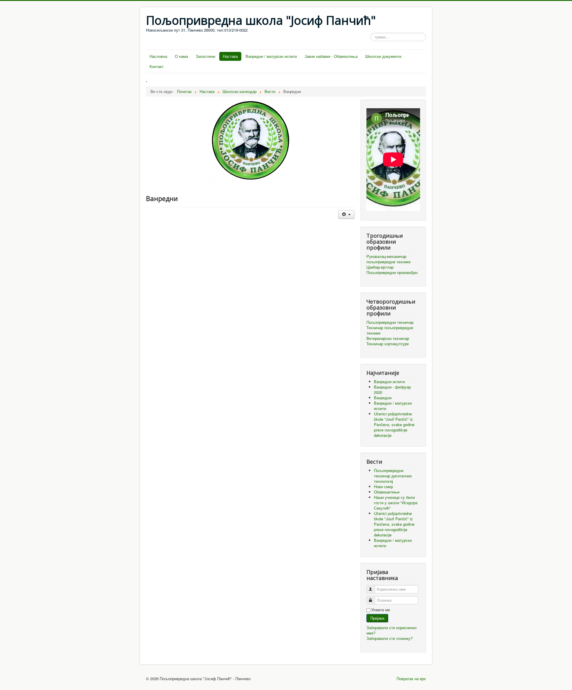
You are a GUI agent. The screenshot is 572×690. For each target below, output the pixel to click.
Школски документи (383, 56)
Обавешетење (387, 492)
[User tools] (346, 214)
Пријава (377, 618)
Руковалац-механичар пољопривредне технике (388, 259)
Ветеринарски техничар (387, 338)
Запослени (205, 56)
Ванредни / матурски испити (271, 56)
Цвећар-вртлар (380, 267)
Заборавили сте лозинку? (389, 638)
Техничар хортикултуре (387, 343)
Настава (230, 56)
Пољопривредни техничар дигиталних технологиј (393, 476)
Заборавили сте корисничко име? (391, 630)
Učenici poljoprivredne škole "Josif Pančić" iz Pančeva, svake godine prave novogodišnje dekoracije (394, 524)
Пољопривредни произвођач (392, 272)
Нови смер (383, 486)
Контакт (157, 66)
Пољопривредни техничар (390, 322)
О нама (181, 56)
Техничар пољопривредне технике (389, 330)
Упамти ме (380, 609)
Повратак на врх (411, 678)
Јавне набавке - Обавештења (331, 56)
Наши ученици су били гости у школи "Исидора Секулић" (395, 502)
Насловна (158, 56)
